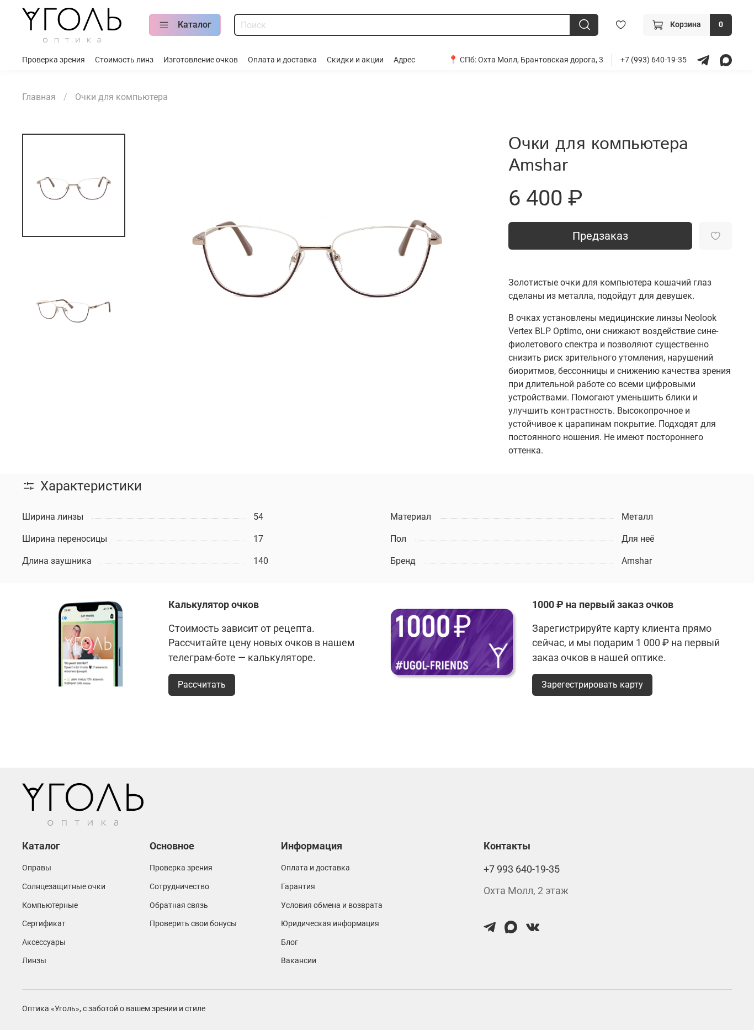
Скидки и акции (355, 60)
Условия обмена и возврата (332, 905)
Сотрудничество (179, 886)
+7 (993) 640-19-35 (654, 60)
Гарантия (298, 886)
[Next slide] (468, 249)
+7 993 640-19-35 (522, 869)
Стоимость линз (124, 60)
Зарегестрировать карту (592, 684)
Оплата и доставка (282, 60)
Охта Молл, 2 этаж (526, 890)
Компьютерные (50, 905)
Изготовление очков (200, 60)
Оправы (36, 868)
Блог (289, 942)
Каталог (194, 24)
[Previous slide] (165, 249)
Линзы (34, 960)
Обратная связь (179, 905)
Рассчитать (202, 684)
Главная (39, 97)
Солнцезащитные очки (63, 886)
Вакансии (298, 960)
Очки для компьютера (121, 97)
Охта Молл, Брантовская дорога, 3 (540, 60)
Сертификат (44, 923)
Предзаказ (600, 235)
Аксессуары (44, 942)
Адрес (404, 60)
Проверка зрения (53, 60)
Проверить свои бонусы (193, 923)
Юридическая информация (330, 923)
